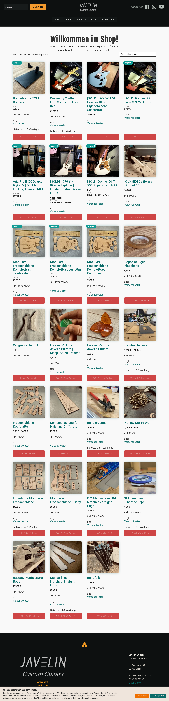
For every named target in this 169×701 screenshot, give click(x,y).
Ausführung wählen (140, 217)
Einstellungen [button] (142, 696)
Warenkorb (108, 20)
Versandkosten (21, 123)
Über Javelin (136, 682)
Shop (69, 20)
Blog (94, 20)
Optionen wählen (29, 533)
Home (58, 20)
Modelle (81, 20)
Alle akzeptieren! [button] (157, 696)
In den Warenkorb (28, 137)
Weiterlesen (103, 137)
